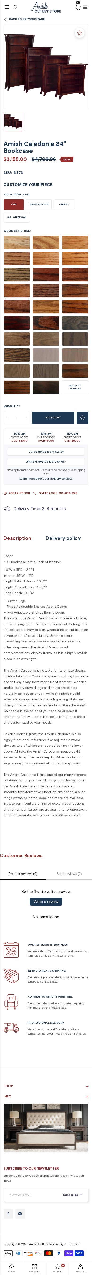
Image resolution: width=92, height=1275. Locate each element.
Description (17, 538)
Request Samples (75, 387)
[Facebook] (8, 1214)
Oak (14, 204)
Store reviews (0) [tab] (69, 874)
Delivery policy (63, 538)
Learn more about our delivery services (46, 479)
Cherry (64, 204)
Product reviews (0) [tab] (23, 874)
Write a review (46, 901)
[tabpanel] (46, 66)
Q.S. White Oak (16, 217)
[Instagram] (20, 1214)
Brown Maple (39, 204)
